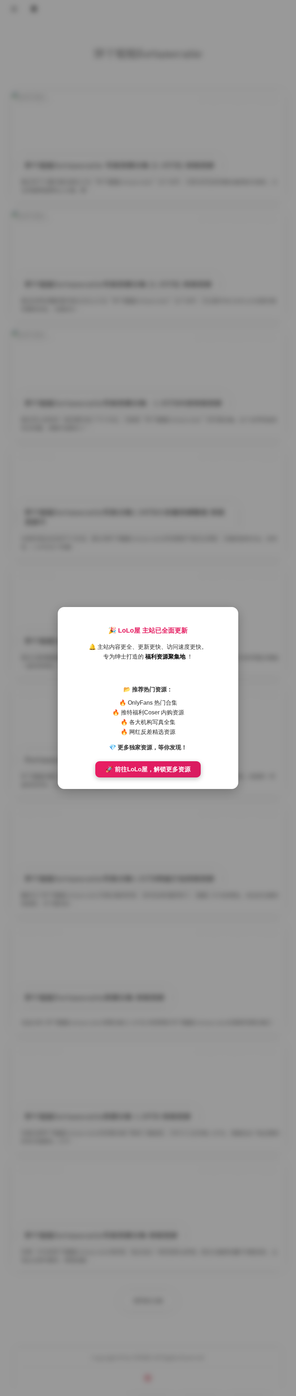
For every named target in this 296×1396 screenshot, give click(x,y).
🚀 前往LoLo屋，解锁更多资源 (148, 769)
